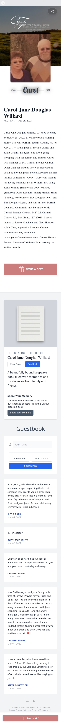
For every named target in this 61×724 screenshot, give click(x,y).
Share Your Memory (20, 412)
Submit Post (30, 465)
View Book (15, 364)
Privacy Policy (22, 710)
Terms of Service (39, 710)
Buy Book (32, 364)
